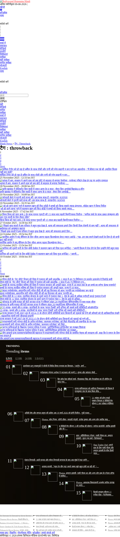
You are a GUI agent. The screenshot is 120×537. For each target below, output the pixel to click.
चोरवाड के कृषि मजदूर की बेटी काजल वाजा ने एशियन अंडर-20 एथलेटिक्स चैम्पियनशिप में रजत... (42, 304)
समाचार (3, 118)
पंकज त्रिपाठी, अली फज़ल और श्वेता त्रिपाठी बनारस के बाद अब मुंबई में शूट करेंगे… (57, 460)
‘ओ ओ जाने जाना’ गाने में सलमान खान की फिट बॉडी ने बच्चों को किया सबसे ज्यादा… (37, 208)
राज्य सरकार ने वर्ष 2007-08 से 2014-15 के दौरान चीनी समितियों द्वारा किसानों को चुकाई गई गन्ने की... (45, 318)
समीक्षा (3, 112)
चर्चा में (3, 115)
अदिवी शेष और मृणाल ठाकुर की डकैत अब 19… (50, 523)
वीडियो (3, 107)
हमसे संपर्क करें (48, 532)
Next (2, 166)
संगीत (2, 109)
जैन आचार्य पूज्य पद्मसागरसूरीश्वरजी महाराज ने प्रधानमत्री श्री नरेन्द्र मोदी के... (35, 338)
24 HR (28, 358)
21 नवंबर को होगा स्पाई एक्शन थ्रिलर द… (48, 519)
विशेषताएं (4, 126)
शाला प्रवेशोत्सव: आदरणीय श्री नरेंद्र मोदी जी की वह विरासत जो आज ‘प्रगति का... (37, 293)
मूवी (1, 104)
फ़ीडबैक (3, 12)
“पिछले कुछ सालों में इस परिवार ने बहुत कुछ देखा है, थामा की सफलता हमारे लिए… (36, 231)
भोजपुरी (3, 138)
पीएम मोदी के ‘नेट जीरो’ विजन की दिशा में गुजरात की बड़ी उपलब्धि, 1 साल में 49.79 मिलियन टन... (43, 282)
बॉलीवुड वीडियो (79, 510)
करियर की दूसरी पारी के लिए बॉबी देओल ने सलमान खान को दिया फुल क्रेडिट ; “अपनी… (39, 254)
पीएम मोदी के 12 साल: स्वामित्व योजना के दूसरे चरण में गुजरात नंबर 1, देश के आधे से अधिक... (41, 299)
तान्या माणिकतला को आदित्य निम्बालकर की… (49, 516)
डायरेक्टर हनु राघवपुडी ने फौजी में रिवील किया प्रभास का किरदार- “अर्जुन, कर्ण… (54, 366)
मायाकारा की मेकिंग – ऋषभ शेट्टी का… (84, 530)
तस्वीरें (3, 124)
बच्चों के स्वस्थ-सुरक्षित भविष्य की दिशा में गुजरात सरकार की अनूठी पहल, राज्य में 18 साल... (40, 287)
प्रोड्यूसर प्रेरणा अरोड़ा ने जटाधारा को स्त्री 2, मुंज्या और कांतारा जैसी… (68, 372)
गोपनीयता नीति (24, 532)
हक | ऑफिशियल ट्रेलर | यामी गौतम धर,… (85, 519)
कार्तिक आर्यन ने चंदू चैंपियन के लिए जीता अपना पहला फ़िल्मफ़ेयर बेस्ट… (32, 242)
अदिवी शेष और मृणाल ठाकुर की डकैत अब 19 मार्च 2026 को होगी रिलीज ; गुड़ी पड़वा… (58, 413)
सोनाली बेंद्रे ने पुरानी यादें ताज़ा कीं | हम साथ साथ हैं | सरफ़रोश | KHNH (32, 200)
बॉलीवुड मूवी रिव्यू (7, 510)
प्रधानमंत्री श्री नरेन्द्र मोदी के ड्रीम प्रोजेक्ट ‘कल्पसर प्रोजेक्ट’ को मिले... (33, 324)
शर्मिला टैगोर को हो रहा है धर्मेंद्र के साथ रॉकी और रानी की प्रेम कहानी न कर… (35, 175)
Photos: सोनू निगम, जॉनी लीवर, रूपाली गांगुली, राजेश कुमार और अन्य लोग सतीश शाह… (76, 419)
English (4, 141)
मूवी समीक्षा (5, 132)
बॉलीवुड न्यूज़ (42, 510)
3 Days (39, 358)
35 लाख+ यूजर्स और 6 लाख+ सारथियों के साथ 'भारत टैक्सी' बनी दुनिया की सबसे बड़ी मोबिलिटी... (43, 310)
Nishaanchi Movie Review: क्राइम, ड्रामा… (15, 530)
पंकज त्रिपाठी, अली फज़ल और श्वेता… (48, 526)
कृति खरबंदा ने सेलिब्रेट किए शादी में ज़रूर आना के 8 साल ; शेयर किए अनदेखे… (35, 191)
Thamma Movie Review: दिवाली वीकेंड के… (14, 519)
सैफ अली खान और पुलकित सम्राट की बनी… (49, 530)
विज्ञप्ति (13, 532)
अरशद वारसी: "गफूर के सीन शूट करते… (84, 523)
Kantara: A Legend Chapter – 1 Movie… (14, 523)
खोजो (2, 7)
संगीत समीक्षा (5, 135)
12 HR (18, 358)
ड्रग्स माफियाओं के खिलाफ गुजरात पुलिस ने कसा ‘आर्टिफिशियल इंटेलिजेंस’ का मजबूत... (39, 330)
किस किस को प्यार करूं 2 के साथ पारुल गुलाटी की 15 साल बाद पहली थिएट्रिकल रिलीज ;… (41, 220)
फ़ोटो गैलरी (113, 510)
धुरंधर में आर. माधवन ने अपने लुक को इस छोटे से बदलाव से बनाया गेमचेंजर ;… (34, 183)
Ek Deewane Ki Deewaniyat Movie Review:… (16, 516)
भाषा (2, 15)
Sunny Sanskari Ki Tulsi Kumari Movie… (15, 526)
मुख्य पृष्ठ (4, 532)
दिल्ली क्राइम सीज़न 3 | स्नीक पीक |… (83, 526)
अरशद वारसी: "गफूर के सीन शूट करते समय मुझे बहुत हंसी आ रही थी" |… (70, 466)
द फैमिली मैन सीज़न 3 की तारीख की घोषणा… (85, 516)
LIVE (9, 358)
